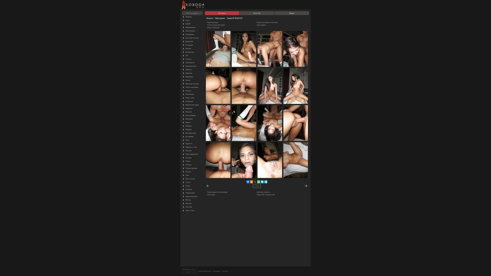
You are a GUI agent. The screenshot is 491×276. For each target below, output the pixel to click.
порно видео (261, 25)
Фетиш (188, 200)
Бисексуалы (190, 31)
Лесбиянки (189, 94)
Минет (187, 122)
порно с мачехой (213, 27)
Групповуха (189, 63)
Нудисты (188, 144)
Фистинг (188, 203)
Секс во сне (190, 179)
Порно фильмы (212, 22)
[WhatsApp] (258, 181)
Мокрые (188, 129)
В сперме (189, 45)
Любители (189, 101)
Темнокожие (190, 193)
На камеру (189, 136)
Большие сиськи (191, 38)
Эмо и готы (189, 210)
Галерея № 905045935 (235, 18)
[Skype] (262, 181)
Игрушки (188, 73)
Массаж (188, 112)
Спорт (187, 186)
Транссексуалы (191, 196)
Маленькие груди (192, 105)
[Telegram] (265, 181)
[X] (255, 181)
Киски (187, 80)
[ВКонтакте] (247, 181)
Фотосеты (209, 18)
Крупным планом (192, 84)
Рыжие (188, 172)
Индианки (189, 77)
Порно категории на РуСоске (267, 22)
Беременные (190, 27)
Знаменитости (190, 66)
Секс (187, 175)
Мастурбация (190, 115)
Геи (186, 55)
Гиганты (188, 59)
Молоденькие (190, 133)
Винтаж (188, 48)
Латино (188, 91)
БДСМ (187, 24)
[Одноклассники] (251, 181)
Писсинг (188, 151)
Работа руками (191, 168)
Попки (187, 161)
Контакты (225, 271)
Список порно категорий (216, 25)
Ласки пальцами (191, 87)
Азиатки (188, 17)
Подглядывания (191, 154)
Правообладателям (204, 271)
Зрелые (188, 70)
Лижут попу (189, 98)
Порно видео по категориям (217, 192)
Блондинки (189, 34)
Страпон (188, 189)
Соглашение (216, 271)
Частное (188, 207)
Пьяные (188, 165)
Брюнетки (189, 41)
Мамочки (188, 108)
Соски (187, 182)
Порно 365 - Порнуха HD (266, 195)
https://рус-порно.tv (263, 192)
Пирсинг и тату (191, 147)
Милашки (189, 119)
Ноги (187, 140)
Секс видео (211, 195)
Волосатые (189, 52)
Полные (188, 158)
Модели (188, 126)
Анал (187, 20)
